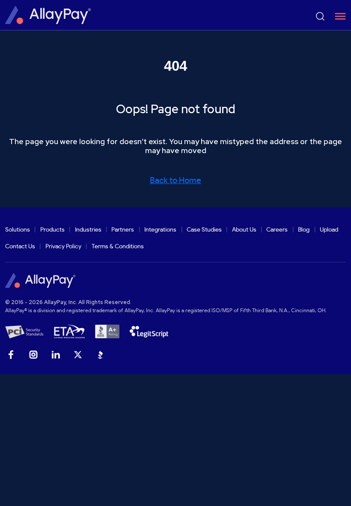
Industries (88, 229)
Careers (277, 229)
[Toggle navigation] (337, 16)
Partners (122, 229)
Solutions (17, 229)
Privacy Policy (63, 246)
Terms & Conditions (118, 246)
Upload (329, 229)
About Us (244, 229)
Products (52, 229)
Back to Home (175, 181)
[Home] (48, 15)
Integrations (160, 229)
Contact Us (20, 246)
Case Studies (204, 229)
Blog (303, 229)
